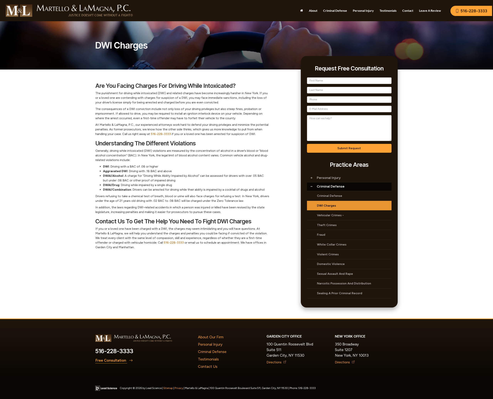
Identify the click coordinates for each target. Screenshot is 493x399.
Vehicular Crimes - (330, 215)
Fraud (321, 234)
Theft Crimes (327, 225)
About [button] (313, 10)
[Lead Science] (106, 388)
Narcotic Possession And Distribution (344, 283)
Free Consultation (111, 360)
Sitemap (168, 388)
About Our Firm (211, 337)
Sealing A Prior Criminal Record (339, 293)
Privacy (179, 388)
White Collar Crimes (331, 244)
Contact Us (207, 366)
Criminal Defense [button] (335, 10)
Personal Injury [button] (363, 10)
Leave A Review (430, 10)
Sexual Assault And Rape (335, 274)
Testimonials (208, 359)
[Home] (301, 10)
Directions (274, 362)
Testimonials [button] (388, 10)
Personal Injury (329, 178)
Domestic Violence (331, 264)
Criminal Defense (331, 186)
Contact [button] (407, 10)
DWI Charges (326, 205)
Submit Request (349, 148)
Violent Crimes (328, 254)
